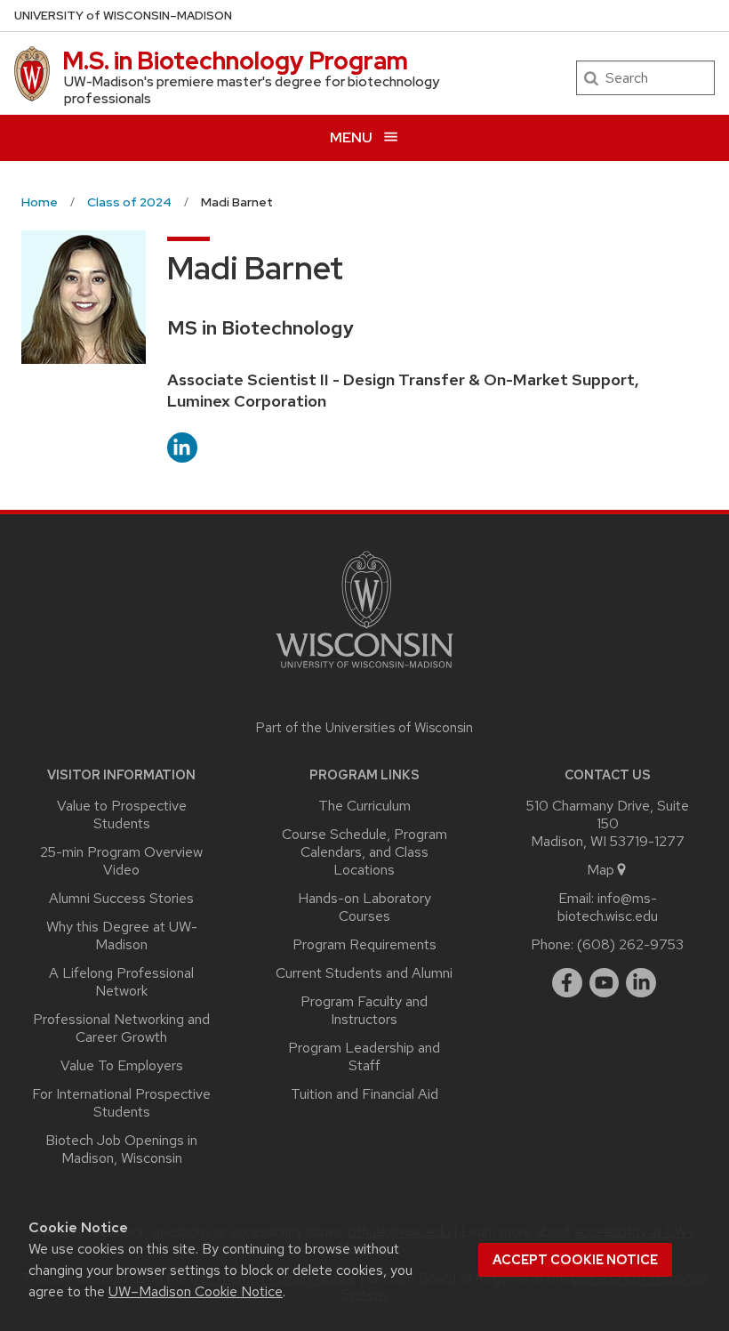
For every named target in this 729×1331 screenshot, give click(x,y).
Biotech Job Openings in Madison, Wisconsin (121, 1149)
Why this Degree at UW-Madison (121, 935)
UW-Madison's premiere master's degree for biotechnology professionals (251, 90)
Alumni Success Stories (121, 898)
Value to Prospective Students (122, 814)
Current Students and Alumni (364, 973)
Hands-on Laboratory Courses (364, 907)
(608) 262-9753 (630, 944)
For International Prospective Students (121, 1103)
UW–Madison (123, 15)
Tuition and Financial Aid (364, 1094)
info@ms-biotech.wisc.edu (607, 907)
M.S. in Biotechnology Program (235, 60)
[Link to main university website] (364, 671)
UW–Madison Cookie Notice (195, 1291)
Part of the (364, 728)
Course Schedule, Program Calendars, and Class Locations (364, 852)
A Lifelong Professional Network (121, 982)
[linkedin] (641, 983)
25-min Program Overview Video (121, 861)
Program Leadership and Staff (364, 1056)
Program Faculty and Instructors (364, 1010)
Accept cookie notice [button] (575, 1260)
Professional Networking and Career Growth (121, 1028)
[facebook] (567, 983)
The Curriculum (364, 805)
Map (600, 869)
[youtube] (604, 983)
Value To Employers (121, 1065)
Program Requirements (364, 944)
